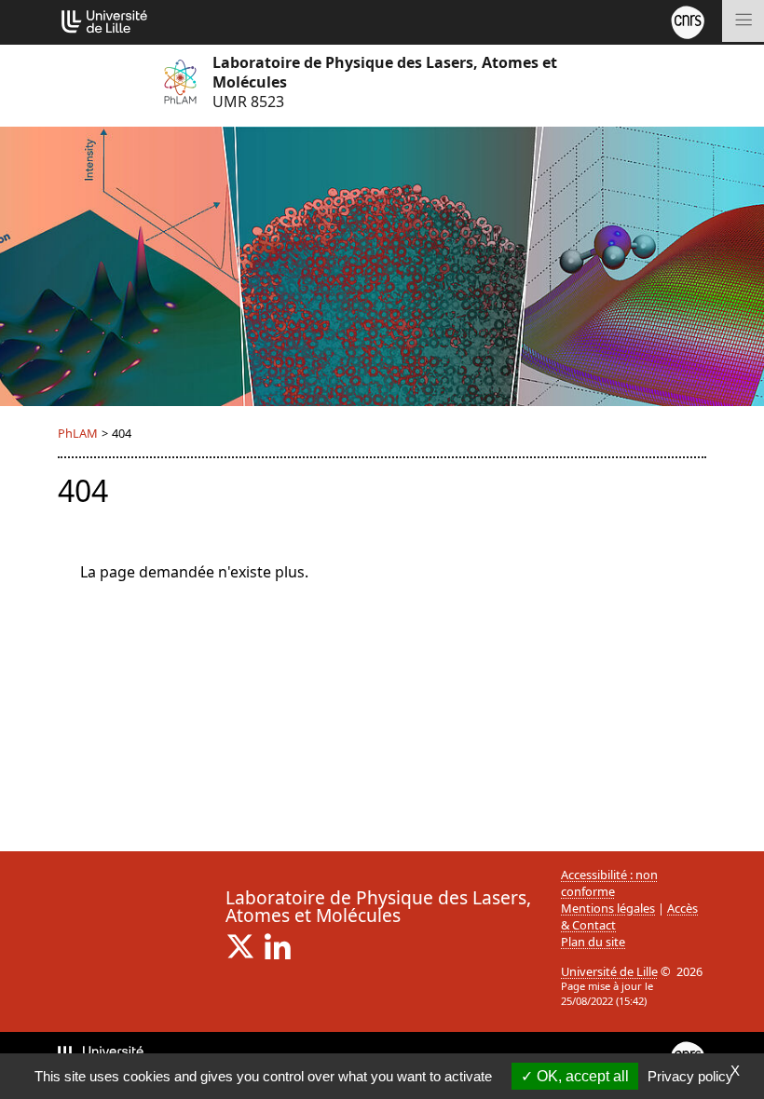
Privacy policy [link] (690, 1076)
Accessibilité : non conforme (609, 883)
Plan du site (593, 941)
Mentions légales (608, 908)
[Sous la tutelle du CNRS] (687, 20)
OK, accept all (581, 1076)
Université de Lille (609, 971)
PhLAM (78, 433)
